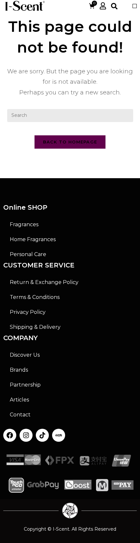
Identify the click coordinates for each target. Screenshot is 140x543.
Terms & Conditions (35, 297)
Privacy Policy (28, 312)
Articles (19, 400)
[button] (135, 6)
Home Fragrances (33, 239)
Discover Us (25, 355)
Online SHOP (25, 207)
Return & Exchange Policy (44, 282)
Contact (20, 415)
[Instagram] (26, 435)
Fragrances (24, 224)
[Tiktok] (42, 435)
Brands (19, 370)
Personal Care (28, 254)
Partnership (25, 385)
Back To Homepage (70, 141)
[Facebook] (9, 435)
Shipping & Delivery (35, 327)
